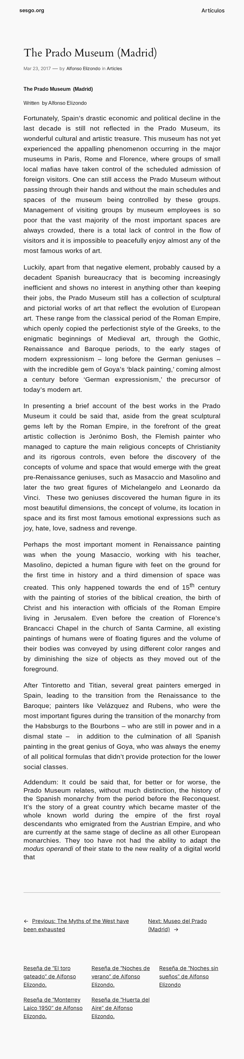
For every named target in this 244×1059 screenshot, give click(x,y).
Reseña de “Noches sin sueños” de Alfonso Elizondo (188, 976)
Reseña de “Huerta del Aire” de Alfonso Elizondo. (121, 1008)
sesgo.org (31, 10)
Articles (114, 68)
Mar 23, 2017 (37, 68)
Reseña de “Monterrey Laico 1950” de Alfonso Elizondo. (53, 1008)
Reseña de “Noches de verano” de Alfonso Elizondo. (121, 976)
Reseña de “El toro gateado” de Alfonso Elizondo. (50, 976)
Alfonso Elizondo (83, 68)
